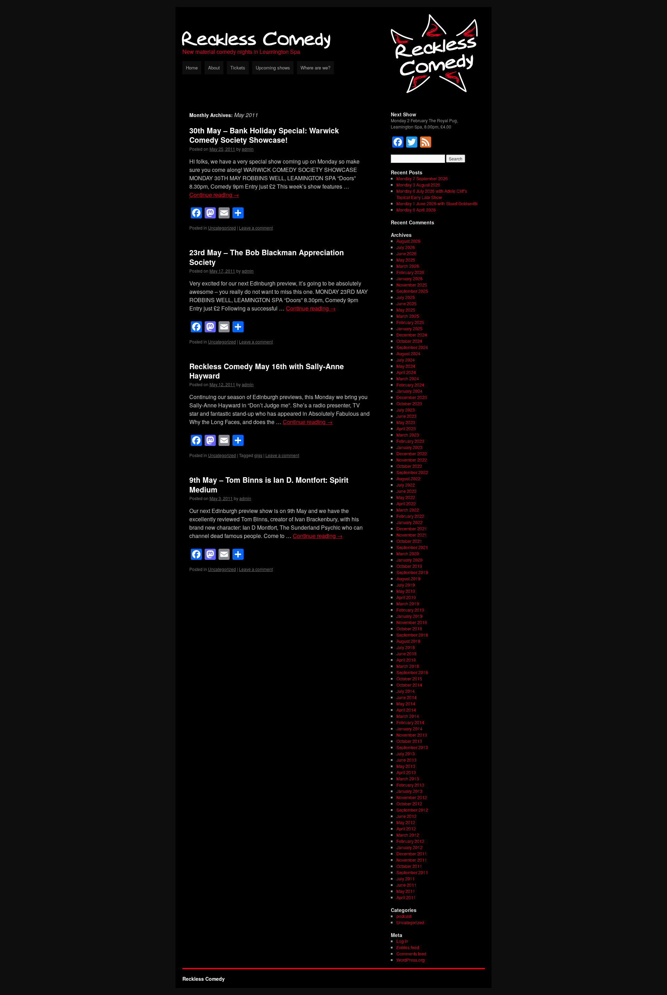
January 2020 (409, 560)
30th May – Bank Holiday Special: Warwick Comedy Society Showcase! (264, 135)
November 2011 (411, 860)
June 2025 (406, 303)
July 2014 (405, 691)
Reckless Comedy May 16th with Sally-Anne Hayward (266, 371)
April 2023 (406, 428)
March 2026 (407, 266)
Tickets (237, 67)
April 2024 (406, 372)
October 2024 (409, 341)
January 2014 (409, 728)
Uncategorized (222, 228)
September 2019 (412, 572)
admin (248, 149)
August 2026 (408, 241)
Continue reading (214, 195)
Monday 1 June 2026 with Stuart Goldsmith (436, 203)
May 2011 (405, 891)
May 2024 (405, 366)
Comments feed (411, 953)
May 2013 (405, 766)
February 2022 (410, 516)
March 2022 (407, 510)
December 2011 (411, 853)
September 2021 (412, 547)
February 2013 (410, 785)
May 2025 (405, 310)
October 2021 (409, 541)
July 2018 (405, 647)
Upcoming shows (273, 67)
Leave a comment (256, 228)
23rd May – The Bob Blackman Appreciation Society (266, 257)
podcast (403, 916)
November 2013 (411, 735)
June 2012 (406, 816)
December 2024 (411, 335)
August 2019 (408, 578)
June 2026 (406, 253)
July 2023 (405, 410)
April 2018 (406, 660)
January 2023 (409, 447)
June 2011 (406, 885)
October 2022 (409, 466)
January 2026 (409, 278)
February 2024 (410, 385)
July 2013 (405, 753)
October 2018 (409, 628)
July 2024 (405, 360)
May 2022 (405, 497)
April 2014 (406, 710)
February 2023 (410, 441)
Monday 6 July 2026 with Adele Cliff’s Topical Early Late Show (431, 194)
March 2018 (407, 666)
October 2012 (409, 803)
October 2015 (409, 678)
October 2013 (409, 741)
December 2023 (411, 397)
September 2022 (412, 472)
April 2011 (406, 897)
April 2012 (406, 828)
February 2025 (410, 322)
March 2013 (407, 778)
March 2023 (407, 435)
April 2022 (406, 503)
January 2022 (409, 522)
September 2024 (412, 347)
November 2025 (411, 285)
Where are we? (315, 67)
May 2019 (405, 591)
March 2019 (407, 603)
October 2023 (409, 403)
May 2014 (405, 703)
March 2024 (407, 378)
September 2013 (412, 747)
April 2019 (406, 597)
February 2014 (410, 722)
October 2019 (409, 566)
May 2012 (405, 822)
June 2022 (406, 491)
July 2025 (405, 297)
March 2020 (407, 553)
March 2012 (407, 835)
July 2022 (405, 485)
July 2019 (405, 585)
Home (192, 67)
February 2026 (410, 272)
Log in (402, 941)
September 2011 (412, 872)
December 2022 (411, 453)
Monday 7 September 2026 (422, 178)
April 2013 (406, 772)
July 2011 (405, 878)
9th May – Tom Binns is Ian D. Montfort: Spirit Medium (268, 484)
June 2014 (406, 697)
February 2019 (410, 610)
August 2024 (408, 353)
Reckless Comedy (256, 38)
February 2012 (410, 841)
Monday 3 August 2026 (418, 185)
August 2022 (408, 478)
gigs (258, 455)
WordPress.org (410, 960)
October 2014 (409, 685)
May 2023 (405, 422)
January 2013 (409, 791)
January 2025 (409, 328)
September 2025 (412, 291)
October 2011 (409, 866)
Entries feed (407, 947)
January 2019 (409, 616)
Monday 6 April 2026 (416, 210)
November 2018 (411, 622)
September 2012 (412, 810)
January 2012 (409, 847)
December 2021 (411, 528)
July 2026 (405, 247)
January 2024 (409, 391)
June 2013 (406, 760)
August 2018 (408, 641)
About (214, 67)
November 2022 (411, 460)
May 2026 (405, 260)
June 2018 (406, 653)
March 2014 (407, 716)
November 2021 (411, 535)
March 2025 (407, 316)
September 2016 (412, 672)
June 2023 (406, 416)
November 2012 (411, 797)
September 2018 (412, 635)
